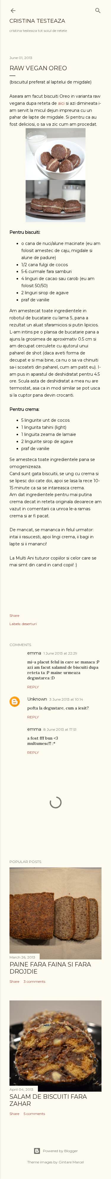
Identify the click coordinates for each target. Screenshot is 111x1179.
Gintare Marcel (71, 1162)
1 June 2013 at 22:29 (60, 653)
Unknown (37, 699)
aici (61, 103)
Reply (33, 687)
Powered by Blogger (60, 1151)
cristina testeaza (37, 21)
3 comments (34, 981)
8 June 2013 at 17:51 (60, 729)
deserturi (29, 624)
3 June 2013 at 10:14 (66, 699)
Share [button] (14, 615)
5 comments (34, 1113)
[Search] (98, 9)
